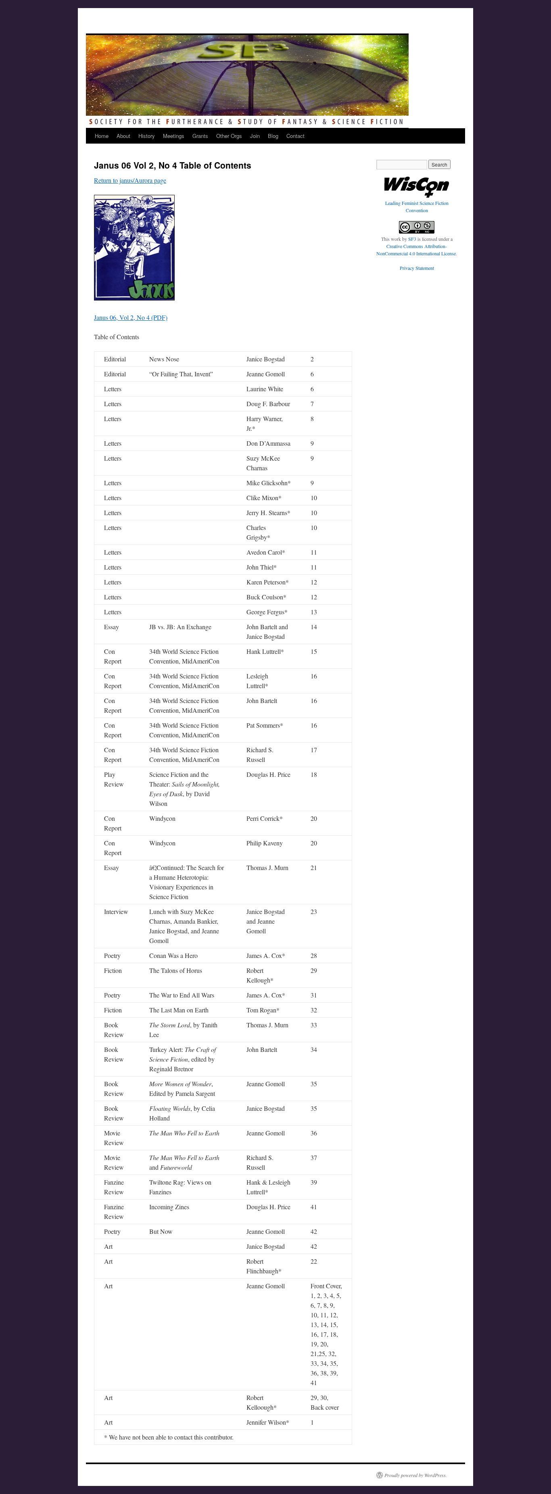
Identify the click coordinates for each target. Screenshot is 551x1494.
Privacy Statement (417, 268)
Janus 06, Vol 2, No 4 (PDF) (130, 317)
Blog (273, 136)
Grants (200, 136)
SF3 (412, 239)
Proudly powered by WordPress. (415, 1475)
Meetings (173, 136)
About (123, 136)
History (146, 136)
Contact (295, 136)
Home (102, 136)
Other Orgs (229, 136)
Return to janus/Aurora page (130, 180)
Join (255, 136)
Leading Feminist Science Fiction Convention (417, 206)
